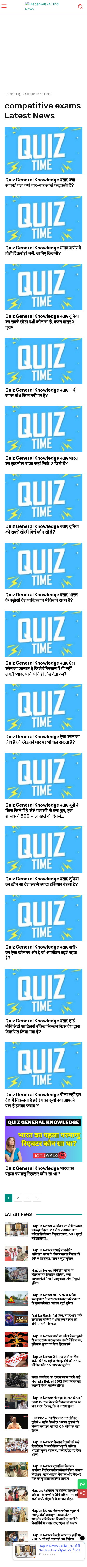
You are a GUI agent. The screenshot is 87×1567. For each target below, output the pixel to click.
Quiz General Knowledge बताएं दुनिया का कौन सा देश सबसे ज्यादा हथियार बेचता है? (42, 881)
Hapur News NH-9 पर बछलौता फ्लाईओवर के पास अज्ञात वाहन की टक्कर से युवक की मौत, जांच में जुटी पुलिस (56, 1299)
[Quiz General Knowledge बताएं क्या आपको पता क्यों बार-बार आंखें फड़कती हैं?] (43, 150)
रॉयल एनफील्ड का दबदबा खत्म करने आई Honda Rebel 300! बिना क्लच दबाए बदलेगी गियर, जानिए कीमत (56, 1381)
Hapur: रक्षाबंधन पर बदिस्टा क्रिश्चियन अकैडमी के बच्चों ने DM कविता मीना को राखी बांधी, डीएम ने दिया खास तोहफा (56, 1495)
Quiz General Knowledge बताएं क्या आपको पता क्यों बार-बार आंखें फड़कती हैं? (40, 182)
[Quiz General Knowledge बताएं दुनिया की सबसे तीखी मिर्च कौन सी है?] (43, 497)
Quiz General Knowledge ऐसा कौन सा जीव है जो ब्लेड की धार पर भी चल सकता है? (42, 739)
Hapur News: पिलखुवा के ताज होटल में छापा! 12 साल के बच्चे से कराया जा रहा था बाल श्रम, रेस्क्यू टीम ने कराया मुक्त (57, 1402)
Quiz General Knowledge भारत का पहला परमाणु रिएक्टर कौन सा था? (39, 1171)
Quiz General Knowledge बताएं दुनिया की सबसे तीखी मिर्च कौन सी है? (42, 529)
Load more (42, 1554)
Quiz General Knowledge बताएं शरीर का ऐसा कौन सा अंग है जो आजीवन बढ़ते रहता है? (41, 952)
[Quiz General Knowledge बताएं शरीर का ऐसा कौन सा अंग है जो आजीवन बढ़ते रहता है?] (43, 918)
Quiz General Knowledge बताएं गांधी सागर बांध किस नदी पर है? (41, 392)
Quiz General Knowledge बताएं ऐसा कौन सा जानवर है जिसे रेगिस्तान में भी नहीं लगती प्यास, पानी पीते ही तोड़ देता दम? (40, 668)
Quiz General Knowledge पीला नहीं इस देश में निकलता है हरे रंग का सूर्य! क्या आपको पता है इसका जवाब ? (43, 1100)
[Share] (82, 1493)
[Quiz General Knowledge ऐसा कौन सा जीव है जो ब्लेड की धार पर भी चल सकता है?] (43, 707)
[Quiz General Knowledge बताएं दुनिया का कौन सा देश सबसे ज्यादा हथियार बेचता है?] (43, 849)
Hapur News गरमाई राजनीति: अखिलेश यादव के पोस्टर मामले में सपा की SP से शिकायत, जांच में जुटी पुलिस (56, 1254)
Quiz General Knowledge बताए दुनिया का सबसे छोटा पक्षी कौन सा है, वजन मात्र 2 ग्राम (42, 321)
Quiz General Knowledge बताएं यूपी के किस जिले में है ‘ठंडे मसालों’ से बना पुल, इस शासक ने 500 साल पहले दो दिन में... (42, 810)
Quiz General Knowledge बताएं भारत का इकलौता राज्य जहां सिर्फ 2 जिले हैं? (41, 460)
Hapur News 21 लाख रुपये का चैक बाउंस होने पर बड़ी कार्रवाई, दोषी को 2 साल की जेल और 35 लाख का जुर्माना (56, 1361)
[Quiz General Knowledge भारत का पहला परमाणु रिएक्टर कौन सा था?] (43, 1139)
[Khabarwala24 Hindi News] (43, 6)
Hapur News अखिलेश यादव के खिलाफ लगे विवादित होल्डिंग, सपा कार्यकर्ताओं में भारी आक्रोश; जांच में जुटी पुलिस (56, 1276)
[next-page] (37, 1198)
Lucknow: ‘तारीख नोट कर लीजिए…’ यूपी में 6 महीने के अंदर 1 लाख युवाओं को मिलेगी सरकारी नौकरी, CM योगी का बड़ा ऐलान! (56, 1424)
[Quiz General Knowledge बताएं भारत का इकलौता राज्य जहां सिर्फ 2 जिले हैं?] (43, 429)
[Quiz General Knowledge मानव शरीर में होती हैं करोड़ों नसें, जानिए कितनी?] (43, 219)
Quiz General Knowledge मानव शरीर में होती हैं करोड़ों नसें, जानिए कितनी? (43, 250)
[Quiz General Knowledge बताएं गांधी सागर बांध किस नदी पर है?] (43, 361)
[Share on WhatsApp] (82, 1484)
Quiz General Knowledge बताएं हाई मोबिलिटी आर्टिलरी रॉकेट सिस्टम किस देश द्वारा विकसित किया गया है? (42, 1026)
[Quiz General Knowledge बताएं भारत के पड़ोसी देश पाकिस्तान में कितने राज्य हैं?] (43, 566)
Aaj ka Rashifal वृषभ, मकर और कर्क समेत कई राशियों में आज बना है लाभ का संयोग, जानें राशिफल (57, 1319)
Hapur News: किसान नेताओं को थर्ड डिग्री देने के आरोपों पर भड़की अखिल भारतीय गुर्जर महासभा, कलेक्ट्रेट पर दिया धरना (56, 1448)
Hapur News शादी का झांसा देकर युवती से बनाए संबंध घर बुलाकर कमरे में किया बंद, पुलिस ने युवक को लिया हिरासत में (57, 1340)
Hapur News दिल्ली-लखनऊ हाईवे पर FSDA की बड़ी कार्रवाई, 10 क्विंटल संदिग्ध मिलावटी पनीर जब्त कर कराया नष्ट (57, 1539)
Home (9, 94)
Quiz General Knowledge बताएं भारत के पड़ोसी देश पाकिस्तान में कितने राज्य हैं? (41, 597)
